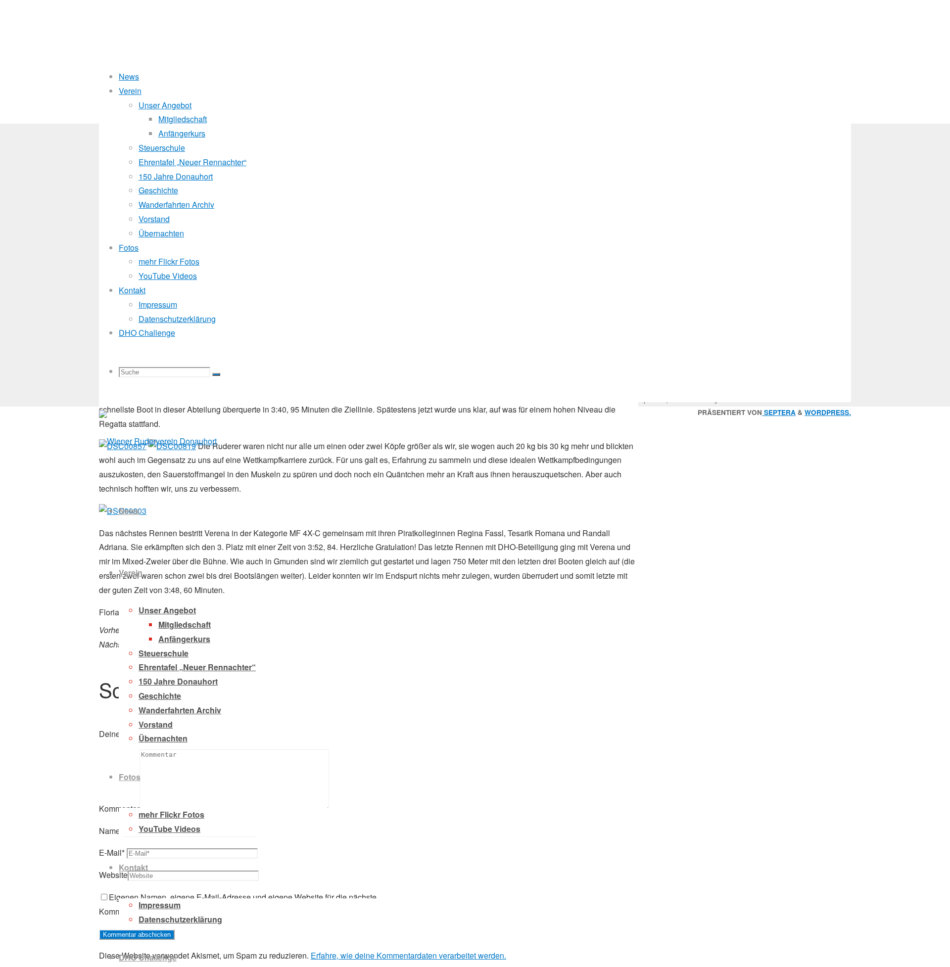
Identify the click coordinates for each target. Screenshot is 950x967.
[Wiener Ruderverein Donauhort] (158, 441)
